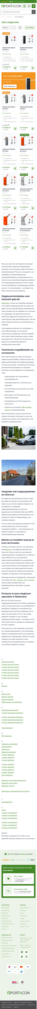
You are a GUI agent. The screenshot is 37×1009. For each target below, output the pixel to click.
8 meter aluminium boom (10, 678)
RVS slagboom (7, 736)
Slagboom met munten (9, 783)
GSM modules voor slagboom (12, 702)
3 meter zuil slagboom (9, 813)
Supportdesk (5, 954)
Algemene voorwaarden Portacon (23, 1002)
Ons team (23, 924)
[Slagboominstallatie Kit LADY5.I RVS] (27, 180)
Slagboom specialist (9, 752)
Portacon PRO (24, 926)
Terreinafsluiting (7, 802)
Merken (4, 929)
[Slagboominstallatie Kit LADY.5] (10, 180)
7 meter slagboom (8, 770)
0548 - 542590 (19, 881)
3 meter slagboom (8, 757)
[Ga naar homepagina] (11, 6)
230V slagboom (7, 775)
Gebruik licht (6, 694)
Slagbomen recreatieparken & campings (16, 791)
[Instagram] (22, 952)
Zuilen (4, 810)
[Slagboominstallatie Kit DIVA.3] (10, 39)
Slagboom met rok (8, 786)
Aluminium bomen (8, 662)
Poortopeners (6, 908)
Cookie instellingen (7, 1007)
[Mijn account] (24, 6)
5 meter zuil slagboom (9, 818)
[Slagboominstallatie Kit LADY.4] (27, 140)
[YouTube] (26, 952)
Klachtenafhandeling (8, 948)
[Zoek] (33, 12)
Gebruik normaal (7, 697)
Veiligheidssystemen (8, 924)
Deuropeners (5, 910)
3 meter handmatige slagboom (12, 713)
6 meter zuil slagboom (9, 822)
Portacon (23, 905)
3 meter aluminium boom (10, 665)
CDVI (14, 580)
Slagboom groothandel (9, 744)
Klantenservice (6, 935)
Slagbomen (10, 17)
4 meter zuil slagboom (9, 815)
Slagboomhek (7, 747)
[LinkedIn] (26, 957)
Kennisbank (23, 916)
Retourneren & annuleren (9, 946)
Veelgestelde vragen (8, 951)
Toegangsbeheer (7, 921)
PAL (25, 580)
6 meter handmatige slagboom (12, 723)
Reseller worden (25, 921)
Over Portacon (24, 908)
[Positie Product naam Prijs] (9, 27)
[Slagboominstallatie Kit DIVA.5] (27, 39)
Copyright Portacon (7, 1002)
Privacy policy (30, 1005)
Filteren (31, 28)
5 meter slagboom (8, 764)
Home (3, 17)
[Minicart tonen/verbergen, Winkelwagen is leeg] (29, 6)
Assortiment (5, 905)
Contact (22, 918)
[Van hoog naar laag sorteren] (20, 27)
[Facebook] (22, 957)
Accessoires (5, 926)
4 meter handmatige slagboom (12, 717)
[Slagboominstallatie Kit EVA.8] (10, 140)
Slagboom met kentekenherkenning (14, 781)
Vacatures (23, 910)
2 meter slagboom (8, 755)
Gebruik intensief (7, 699)
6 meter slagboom (8, 767)
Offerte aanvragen (7, 937)
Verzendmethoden (7, 940)
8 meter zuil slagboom (9, 828)
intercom (8, 410)
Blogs (22, 913)
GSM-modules (26, 407)
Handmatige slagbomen (10, 710)
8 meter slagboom (8, 772)
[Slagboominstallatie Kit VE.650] (10, 220)
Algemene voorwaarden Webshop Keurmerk (13, 1005)
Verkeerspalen (6, 916)
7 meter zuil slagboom (9, 825)
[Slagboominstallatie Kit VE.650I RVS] (27, 220)
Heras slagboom (7, 728)
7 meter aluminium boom (10, 675)
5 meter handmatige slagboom (12, 720)
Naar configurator (9, 86)
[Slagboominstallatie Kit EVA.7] (27, 98)
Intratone (20, 580)
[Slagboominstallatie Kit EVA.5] (10, 98)
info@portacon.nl (20, 880)
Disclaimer (16, 1007)
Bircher (31, 580)
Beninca (8, 550)
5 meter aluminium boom (10, 670)
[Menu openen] (33, 6)
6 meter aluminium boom (10, 673)
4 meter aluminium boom (10, 667)
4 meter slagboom (8, 760)
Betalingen (5, 943)
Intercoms (4, 918)
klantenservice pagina (25, 891)
